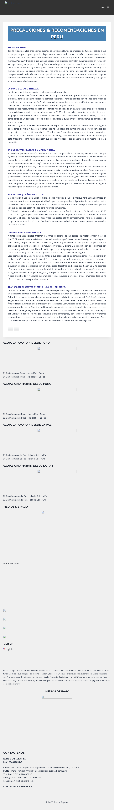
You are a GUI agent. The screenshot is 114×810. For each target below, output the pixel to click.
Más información (11, 563)
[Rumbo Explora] (28, 7)
